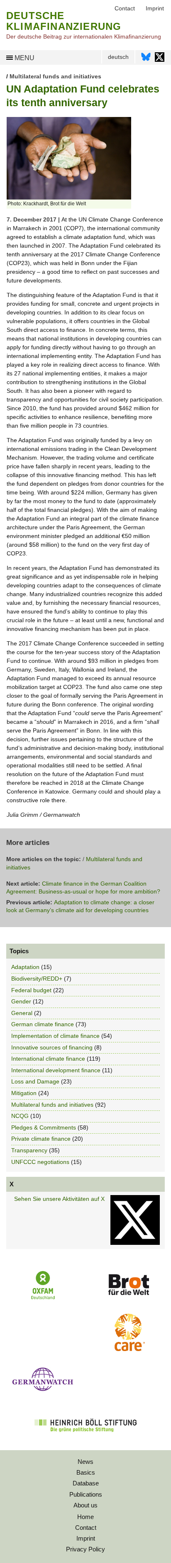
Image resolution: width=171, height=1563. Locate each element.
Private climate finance (41, 1138)
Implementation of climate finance (55, 1035)
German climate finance (42, 1024)
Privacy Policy (85, 1549)
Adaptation (25, 967)
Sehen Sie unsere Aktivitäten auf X (59, 1198)
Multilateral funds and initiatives (55, 76)
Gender (21, 1001)
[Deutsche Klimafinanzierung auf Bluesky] (146, 59)
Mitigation (24, 1093)
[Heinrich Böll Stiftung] (85, 1437)
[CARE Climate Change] (128, 1349)
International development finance (55, 1070)
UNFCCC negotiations (40, 1162)
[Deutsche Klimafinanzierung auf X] (159, 59)
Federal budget (31, 990)
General (21, 1013)
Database (86, 1483)
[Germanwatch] (43, 1393)
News (85, 1461)
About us (85, 1505)
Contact (85, 1527)
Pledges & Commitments (43, 1127)
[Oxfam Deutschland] (43, 1298)
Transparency (29, 1150)
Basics (85, 1472)
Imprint (85, 1538)
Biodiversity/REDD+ (36, 978)
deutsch (118, 57)
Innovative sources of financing (52, 1047)
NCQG (20, 1116)
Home (85, 1516)
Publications (85, 1494)
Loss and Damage (35, 1081)
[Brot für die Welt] (128, 1298)
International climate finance (48, 1058)
